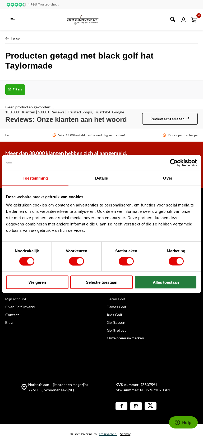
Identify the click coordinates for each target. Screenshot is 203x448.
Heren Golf (116, 299)
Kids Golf (114, 314)
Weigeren (37, 282)
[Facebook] (121, 406)
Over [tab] (167, 178)
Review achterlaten (167, 119)
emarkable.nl (108, 434)
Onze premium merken (125, 338)
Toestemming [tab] (35, 178)
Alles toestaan (166, 282)
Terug (15, 38)
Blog (9, 322)
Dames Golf (116, 307)
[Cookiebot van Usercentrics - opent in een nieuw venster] (174, 163)
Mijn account (15, 299)
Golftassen (116, 322)
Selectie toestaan (101, 282)
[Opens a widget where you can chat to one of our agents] (183, 423)
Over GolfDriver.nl (20, 307)
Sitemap (125, 434)
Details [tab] (101, 178)
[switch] (76, 261)
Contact (12, 314)
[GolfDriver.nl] (88, 20)
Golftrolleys (116, 330)
